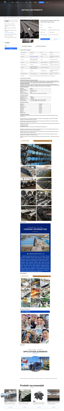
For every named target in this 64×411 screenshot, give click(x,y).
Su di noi (17, 2)
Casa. (13, 2)
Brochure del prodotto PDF (34, 56)
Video (30, 2)
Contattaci (35, 2)
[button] (5, 397)
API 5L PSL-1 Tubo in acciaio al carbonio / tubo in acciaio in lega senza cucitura (9, 403)
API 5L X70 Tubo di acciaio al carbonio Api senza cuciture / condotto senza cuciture (23, 403)
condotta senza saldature (38, 378)
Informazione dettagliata (27, 46)
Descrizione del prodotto (41, 46)
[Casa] (5, 2)
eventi (26, 2)
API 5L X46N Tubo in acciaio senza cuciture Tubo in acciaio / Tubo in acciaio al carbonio (39, 403)
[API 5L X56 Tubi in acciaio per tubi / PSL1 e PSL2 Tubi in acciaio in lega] (29, 29)
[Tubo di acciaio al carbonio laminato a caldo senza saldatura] (53, 395)
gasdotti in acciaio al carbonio (28, 378)
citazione (41, 2)
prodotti (22, 2)
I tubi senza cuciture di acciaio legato (50, 378)
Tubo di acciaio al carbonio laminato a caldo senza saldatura (53, 403)
